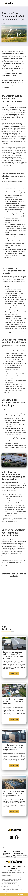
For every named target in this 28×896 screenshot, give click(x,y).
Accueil (4, 851)
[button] (25, 3)
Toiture (15, 857)
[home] (8, 3)
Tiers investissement (18, 853)
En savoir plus (14, 673)
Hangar (15, 855)
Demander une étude (6, 854)
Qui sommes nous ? (7, 856)
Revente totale (16, 851)
